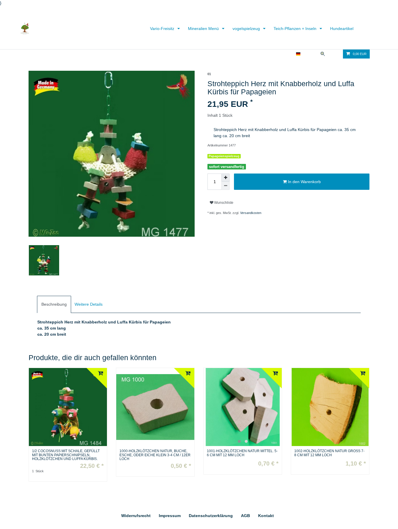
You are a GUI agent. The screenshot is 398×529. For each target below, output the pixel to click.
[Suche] (323, 54)
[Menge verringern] (225, 186)
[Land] (298, 54)
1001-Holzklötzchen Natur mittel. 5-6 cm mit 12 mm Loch (242, 453)
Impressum (170, 515)
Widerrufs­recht (136, 515)
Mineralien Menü (204, 28)
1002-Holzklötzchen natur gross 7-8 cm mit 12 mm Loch (329, 453)
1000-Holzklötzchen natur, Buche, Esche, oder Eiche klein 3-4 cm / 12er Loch (155, 455)
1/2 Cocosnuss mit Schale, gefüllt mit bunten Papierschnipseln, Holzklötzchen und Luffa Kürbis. (66, 455)
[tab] (54, 304)
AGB (245, 515)
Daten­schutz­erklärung (211, 515)
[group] (243, 407)
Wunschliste (223, 203)
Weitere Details (89, 304)
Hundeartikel (341, 28)
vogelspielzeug (247, 28)
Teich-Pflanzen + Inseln (296, 28)
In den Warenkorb (304, 181)
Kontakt (266, 515)
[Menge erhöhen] (225, 178)
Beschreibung (54, 304)
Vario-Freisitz (162, 28)
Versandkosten (250, 213)
